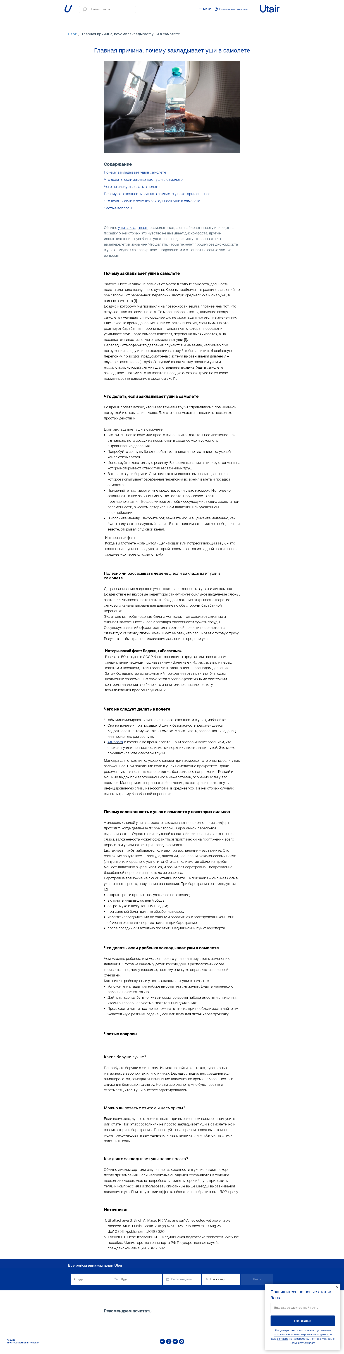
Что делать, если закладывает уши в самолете (143, 179)
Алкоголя (115, 742)
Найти (257, 1279)
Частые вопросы (118, 208)
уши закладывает (133, 227)
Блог (72, 34)
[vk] (162, 1341)
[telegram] (175, 1341)
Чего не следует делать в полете (131, 186)
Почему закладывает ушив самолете (135, 172)
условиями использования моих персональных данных (302, 1332)
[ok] (168, 1341)
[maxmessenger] (181, 1341)
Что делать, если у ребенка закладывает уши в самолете (152, 201)
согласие (282, 1339)
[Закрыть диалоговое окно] (337, 1287)
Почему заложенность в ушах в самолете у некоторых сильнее (157, 193)
